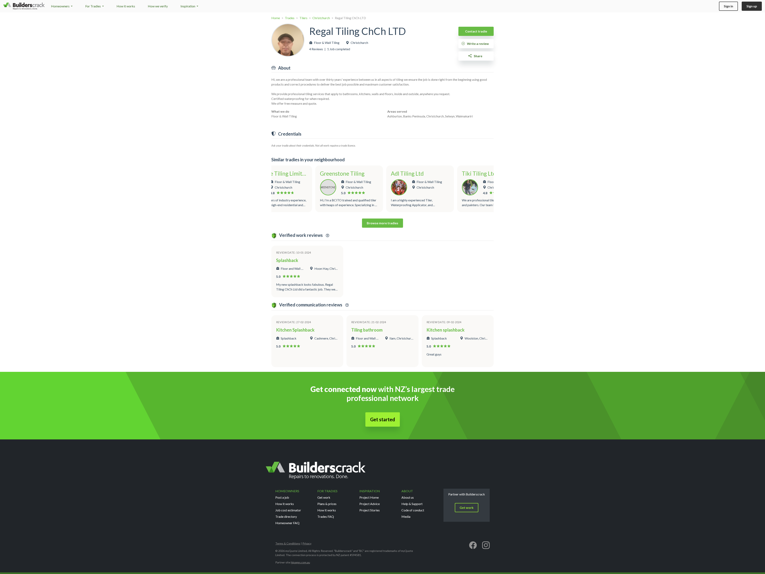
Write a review (477, 43)
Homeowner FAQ (287, 523)
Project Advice (369, 504)
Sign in (728, 6)
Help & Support (412, 504)
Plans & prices (326, 504)
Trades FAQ (325, 516)
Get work (323, 497)
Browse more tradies (382, 223)
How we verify (158, 6)
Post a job (282, 497)
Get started (382, 419)
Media (405, 516)
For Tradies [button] (93, 6)
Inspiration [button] (188, 6)
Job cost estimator (288, 510)
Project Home (369, 497)
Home (275, 18)
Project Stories (369, 510)
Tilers (303, 18)
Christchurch (321, 18)
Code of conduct (412, 510)
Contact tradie (476, 31)
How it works (126, 6)
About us (407, 497)
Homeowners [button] (60, 6)
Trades (289, 18)
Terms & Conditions (287, 543)
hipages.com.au (300, 562)
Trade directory (286, 516)
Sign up (751, 6)
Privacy (306, 543)
